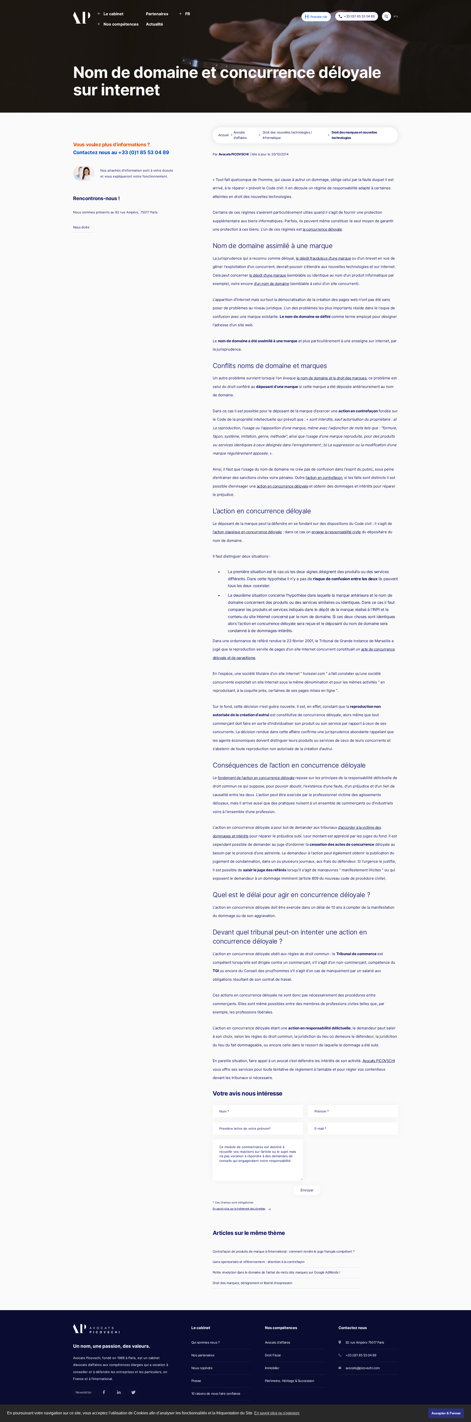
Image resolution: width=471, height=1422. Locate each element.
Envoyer (307, 1190)
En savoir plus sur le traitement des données (239, 1208)
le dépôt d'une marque (267, 275)
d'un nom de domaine (271, 283)
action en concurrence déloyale (282, 486)
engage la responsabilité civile (336, 532)
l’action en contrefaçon (324, 477)
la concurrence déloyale (322, 229)
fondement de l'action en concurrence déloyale (256, 777)
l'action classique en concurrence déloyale (247, 532)
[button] (110, 14)
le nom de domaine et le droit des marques (332, 378)
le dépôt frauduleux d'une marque (323, 258)
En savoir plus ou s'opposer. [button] (277, 1413)
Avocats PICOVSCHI (234, 154)
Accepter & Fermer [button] (446, 1413)
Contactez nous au (121, 152)
